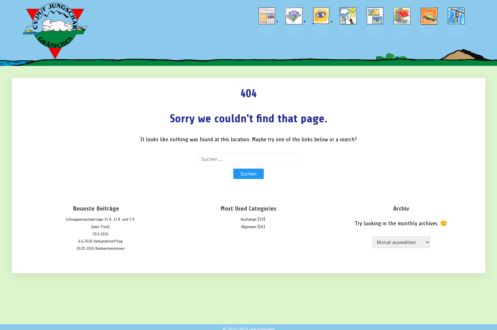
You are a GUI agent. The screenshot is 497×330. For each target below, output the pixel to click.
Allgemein (248, 227)
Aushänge (249, 219)
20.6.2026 (100, 234)
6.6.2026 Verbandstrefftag (101, 241)
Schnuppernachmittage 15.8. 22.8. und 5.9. (100, 219)
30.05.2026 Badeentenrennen (101, 248)
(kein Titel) (100, 227)
